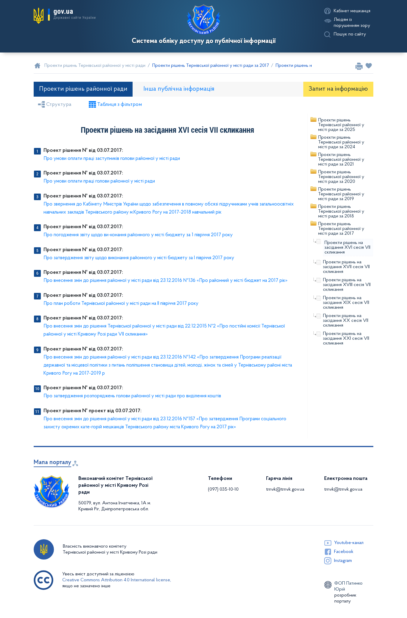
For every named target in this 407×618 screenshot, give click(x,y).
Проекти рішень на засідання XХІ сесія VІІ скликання (346, 338)
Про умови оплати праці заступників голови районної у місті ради (112, 158)
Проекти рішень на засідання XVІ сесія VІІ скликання (347, 247)
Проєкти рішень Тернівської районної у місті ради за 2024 (341, 142)
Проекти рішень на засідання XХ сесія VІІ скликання (345, 320)
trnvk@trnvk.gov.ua (285, 489)
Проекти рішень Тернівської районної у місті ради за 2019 (341, 194)
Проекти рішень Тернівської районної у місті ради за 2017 (341, 229)
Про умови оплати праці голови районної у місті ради (99, 181)
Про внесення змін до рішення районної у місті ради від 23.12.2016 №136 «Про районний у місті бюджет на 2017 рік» (166, 280)
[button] (65, 15)
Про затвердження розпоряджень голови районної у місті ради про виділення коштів (132, 395)
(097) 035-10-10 (223, 489)
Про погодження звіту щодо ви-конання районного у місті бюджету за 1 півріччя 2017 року (138, 234)
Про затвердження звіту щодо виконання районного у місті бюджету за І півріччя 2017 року (139, 257)
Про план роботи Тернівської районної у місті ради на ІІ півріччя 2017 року (121, 303)
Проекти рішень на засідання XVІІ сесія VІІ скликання (346, 267)
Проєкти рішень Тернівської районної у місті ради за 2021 (341, 159)
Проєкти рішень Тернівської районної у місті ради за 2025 (341, 125)
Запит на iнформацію (338, 89)
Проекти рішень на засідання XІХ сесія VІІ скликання (346, 303)
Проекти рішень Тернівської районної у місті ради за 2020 (341, 177)
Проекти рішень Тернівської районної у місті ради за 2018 (341, 211)
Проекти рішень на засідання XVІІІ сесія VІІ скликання (347, 285)
